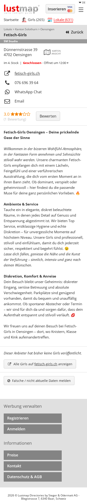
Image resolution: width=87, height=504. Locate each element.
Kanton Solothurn (26, 29)
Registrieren (18, 418)
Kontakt (14, 465)
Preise (12, 455)
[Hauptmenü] (81, 9)
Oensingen (47, 29)
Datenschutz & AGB (24, 476)
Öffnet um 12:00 (45, 63)
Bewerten (48, 116)
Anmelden (16, 429)
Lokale (8, 29)
